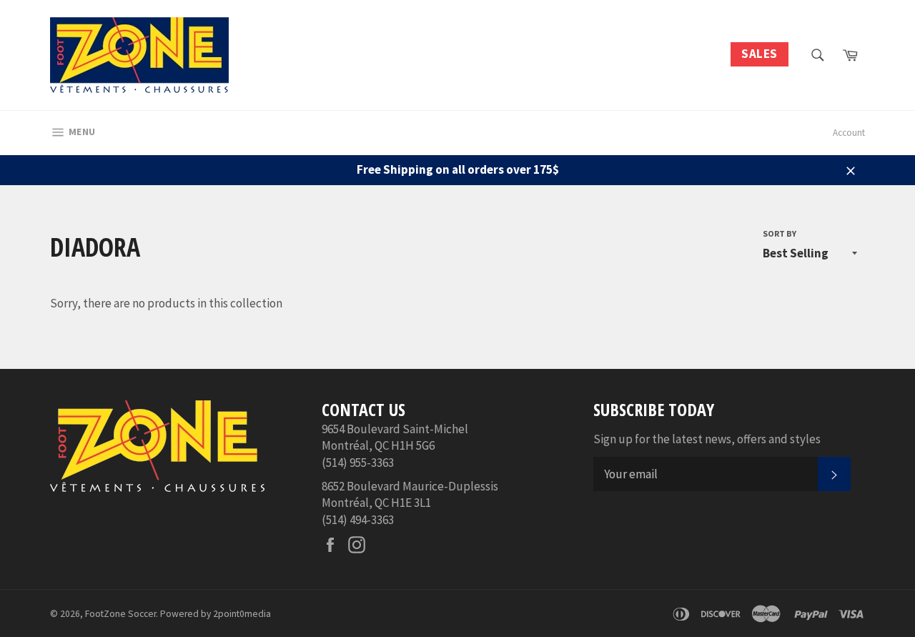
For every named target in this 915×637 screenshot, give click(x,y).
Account (849, 133)
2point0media (242, 614)
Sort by (779, 233)
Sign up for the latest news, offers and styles (707, 439)
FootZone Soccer (120, 614)
